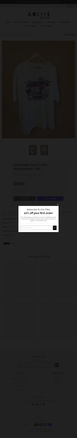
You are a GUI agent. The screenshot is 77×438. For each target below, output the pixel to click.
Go (55, 227)
